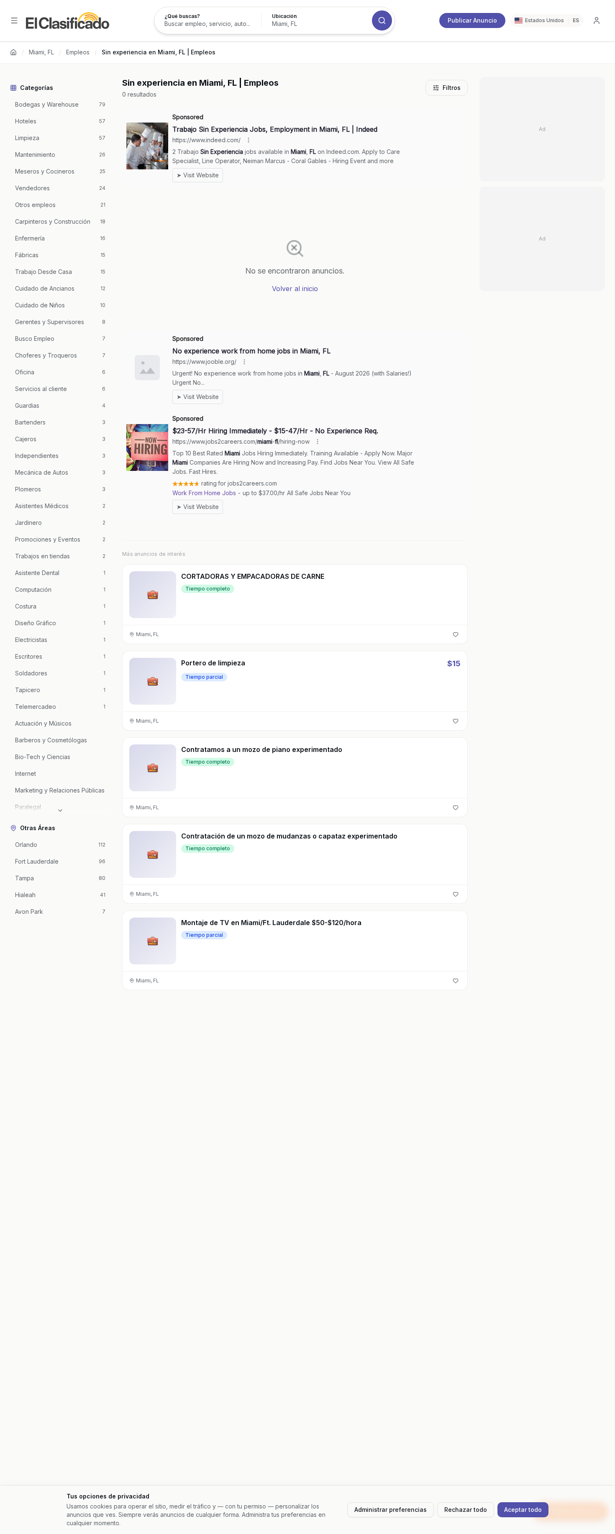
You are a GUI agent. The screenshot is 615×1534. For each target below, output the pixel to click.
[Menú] (14, 20)
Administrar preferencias (390, 1509)
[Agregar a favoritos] (456, 634)
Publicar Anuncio (472, 20)
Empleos (78, 52)
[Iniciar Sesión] (596, 20)
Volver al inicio (295, 288)
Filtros (452, 87)
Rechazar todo (465, 1509)
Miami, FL (41, 52)
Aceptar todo (523, 1509)
